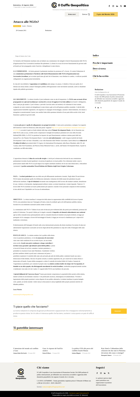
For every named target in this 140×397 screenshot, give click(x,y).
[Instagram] (113, 6)
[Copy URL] (48, 35)
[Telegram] (44, 35)
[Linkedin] (117, 6)
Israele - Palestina (27, 26)
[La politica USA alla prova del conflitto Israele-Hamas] (84, 340)
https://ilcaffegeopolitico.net (102, 92)
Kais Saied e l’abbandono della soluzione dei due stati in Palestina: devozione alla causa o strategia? (113, 350)
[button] (86, 14)
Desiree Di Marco (47, 353)
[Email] (53, 35)
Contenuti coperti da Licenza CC (79, 393)
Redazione (48, 30)
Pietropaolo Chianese (106, 355)
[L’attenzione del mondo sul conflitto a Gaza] (26, 340)
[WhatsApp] (40, 35)
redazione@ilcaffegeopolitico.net (23, 294)
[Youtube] (125, 6)
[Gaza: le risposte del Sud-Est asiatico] (55, 340)
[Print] (57, 35)
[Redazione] (43, 30)
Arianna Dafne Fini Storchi (20, 353)
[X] (121, 6)
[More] (62, 35)
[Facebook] (109, 6)
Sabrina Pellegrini (76, 353)
